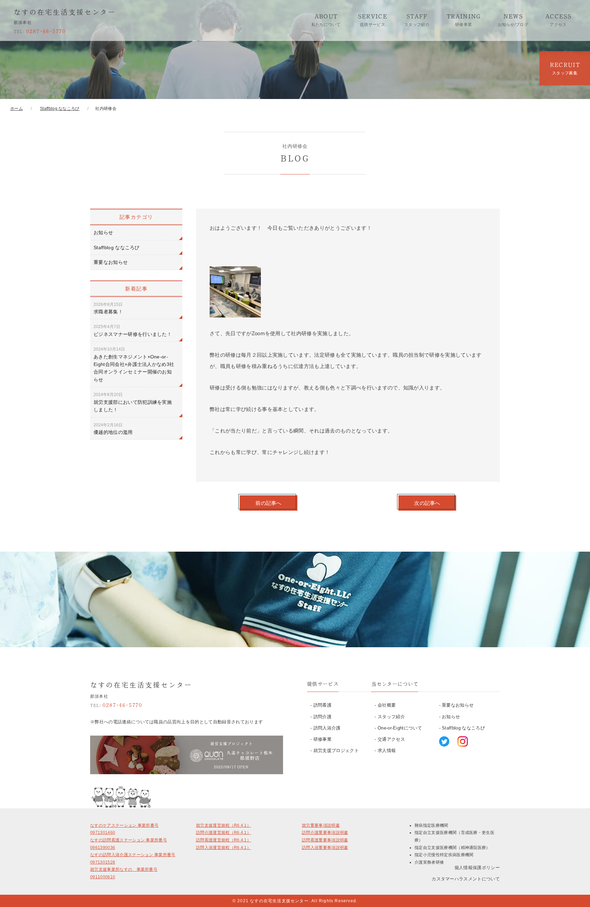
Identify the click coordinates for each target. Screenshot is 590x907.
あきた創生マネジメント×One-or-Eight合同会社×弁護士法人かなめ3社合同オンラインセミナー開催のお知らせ (134, 364)
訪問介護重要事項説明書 (325, 832)
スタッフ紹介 (391, 716)
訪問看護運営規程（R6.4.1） (223, 840)
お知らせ (103, 232)
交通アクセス (391, 739)
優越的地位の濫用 (113, 429)
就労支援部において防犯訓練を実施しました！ (133, 402)
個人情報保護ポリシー (477, 867)
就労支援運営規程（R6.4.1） (223, 825)
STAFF (417, 20)
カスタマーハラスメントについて (466, 879)
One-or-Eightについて (400, 728)
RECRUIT (565, 68)
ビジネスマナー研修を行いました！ (133, 330)
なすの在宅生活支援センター (65, 12)
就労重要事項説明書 (321, 825)
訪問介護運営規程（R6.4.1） (223, 832)
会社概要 (387, 705)
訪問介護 (322, 716)
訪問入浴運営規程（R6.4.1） (223, 847)
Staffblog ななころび (117, 247)
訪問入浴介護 (327, 728)
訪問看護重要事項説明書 (325, 840)
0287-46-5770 (40, 30)
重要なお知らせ (111, 262)
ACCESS (558, 20)
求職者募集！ (108, 308)
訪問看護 (322, 705)
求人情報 (387, 750)
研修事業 (322, 739)
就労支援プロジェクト (336, 750)
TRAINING (464, 20)
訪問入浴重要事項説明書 (325, 847)
